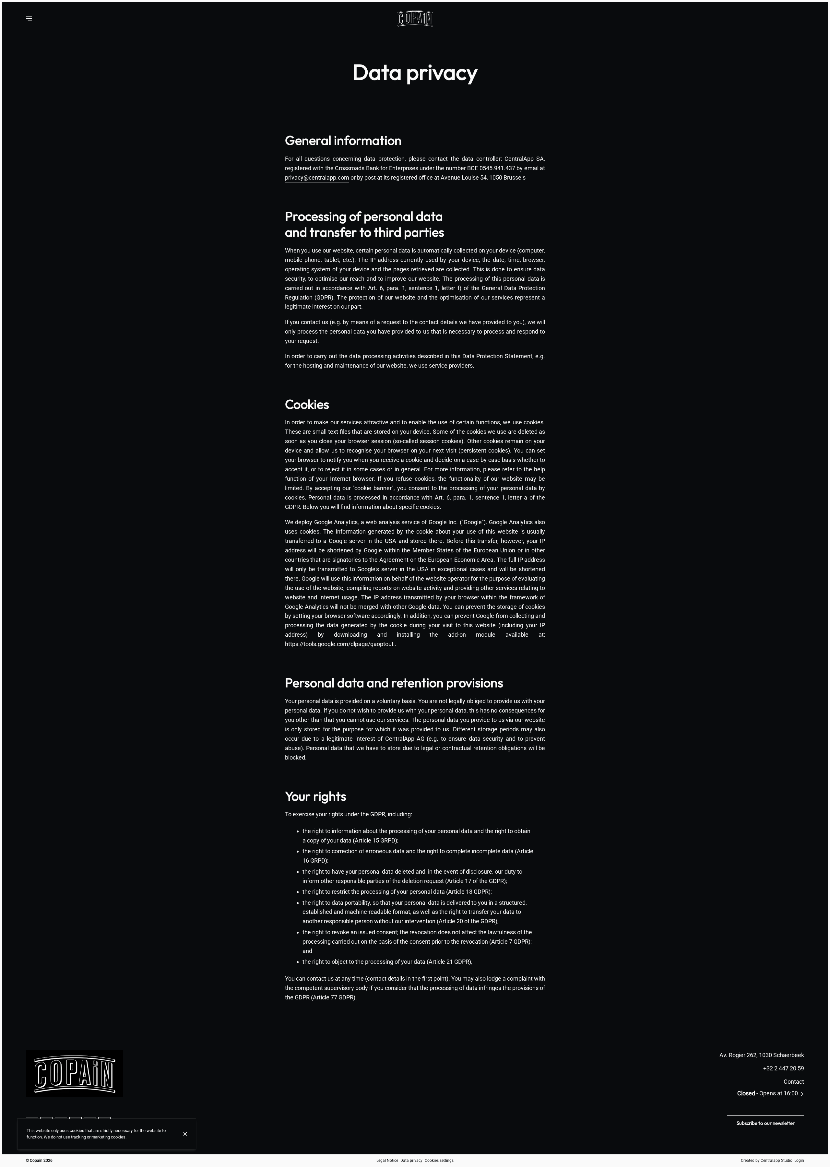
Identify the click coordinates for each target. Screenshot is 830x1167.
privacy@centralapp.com (317, 177)
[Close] (185, 1134)
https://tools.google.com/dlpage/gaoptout (339, 644)
